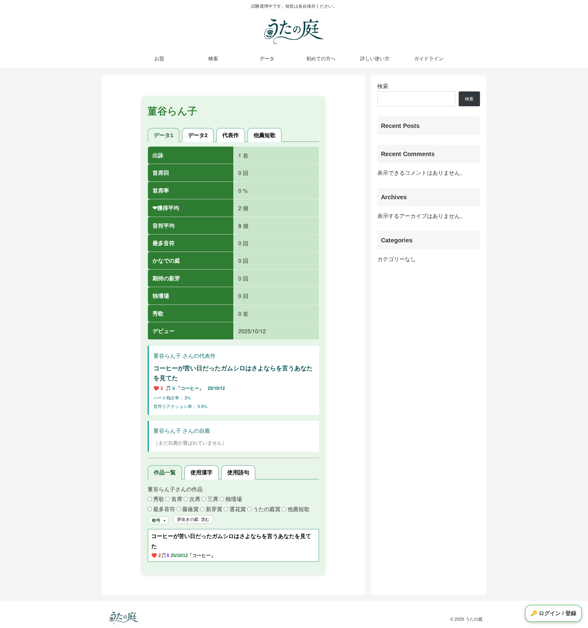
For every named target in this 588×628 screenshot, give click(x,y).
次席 (194, 499)
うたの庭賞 (266, 509)
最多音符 (163, 509)
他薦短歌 (298, 509)
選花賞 (237, 509)
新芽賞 (213, 509)
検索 (382, 86)
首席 (176, 499)
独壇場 (233, 499)
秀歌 (158, 499)
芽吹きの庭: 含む (193, 519)
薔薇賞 (190, 509)
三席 (212, 499)
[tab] (163, 135)
